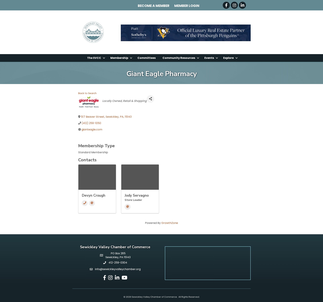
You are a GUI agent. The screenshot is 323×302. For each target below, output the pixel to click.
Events (209, 58)
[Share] (150, 99)
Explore (228, 58)
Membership (119, 58)
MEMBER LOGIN (186, 5)
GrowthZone (169, 223)
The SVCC (94, 58)
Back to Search (87, 93)
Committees (146, 58)
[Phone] (85, 203)
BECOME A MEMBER (153, 5)
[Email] (92, 203)
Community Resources (179, 58)
